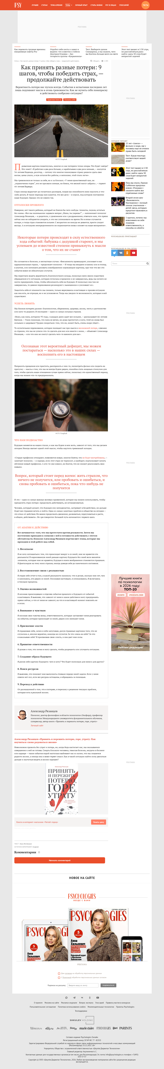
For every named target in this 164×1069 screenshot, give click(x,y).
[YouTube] (97, 998)
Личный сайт (37, 725)
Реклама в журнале (69, 1002)
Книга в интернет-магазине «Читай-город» (37, 822)
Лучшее (35, 5)
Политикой (67, 977)
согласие (68, 973)
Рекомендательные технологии (101, 1007)
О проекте (38, 1002)
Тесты (145, 5)
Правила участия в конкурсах (118, 1002)
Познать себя (69, 99)
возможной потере (88, 328)
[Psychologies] (18, 5)
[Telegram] (74, 998)
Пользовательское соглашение (43, 1007)
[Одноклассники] (89, 998)
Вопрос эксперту (86, 1002)
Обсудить (96, 61)
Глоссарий (124, 5)
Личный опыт (81, 5)
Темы (67, 5)
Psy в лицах (110, 5)
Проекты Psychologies (125, 1007)
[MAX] (66, 998)
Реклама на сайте (52, 1002)
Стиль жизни (96, 5)
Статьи (44, 5)
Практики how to (54, 99)
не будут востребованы (93, 457)
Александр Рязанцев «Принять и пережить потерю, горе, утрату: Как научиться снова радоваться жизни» (55, 741)
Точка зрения (56, 5)
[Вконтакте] (82, 998)
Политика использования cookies (72, 1007)
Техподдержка (81, 1011)
